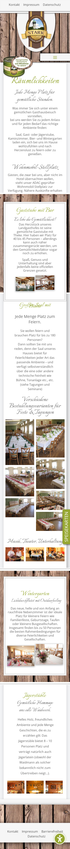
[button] (55, 57)
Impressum (31, 5)
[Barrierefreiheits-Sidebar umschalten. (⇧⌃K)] (59, 838)
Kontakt (14, 5)
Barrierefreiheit (52, 831)
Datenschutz (52, 5)
